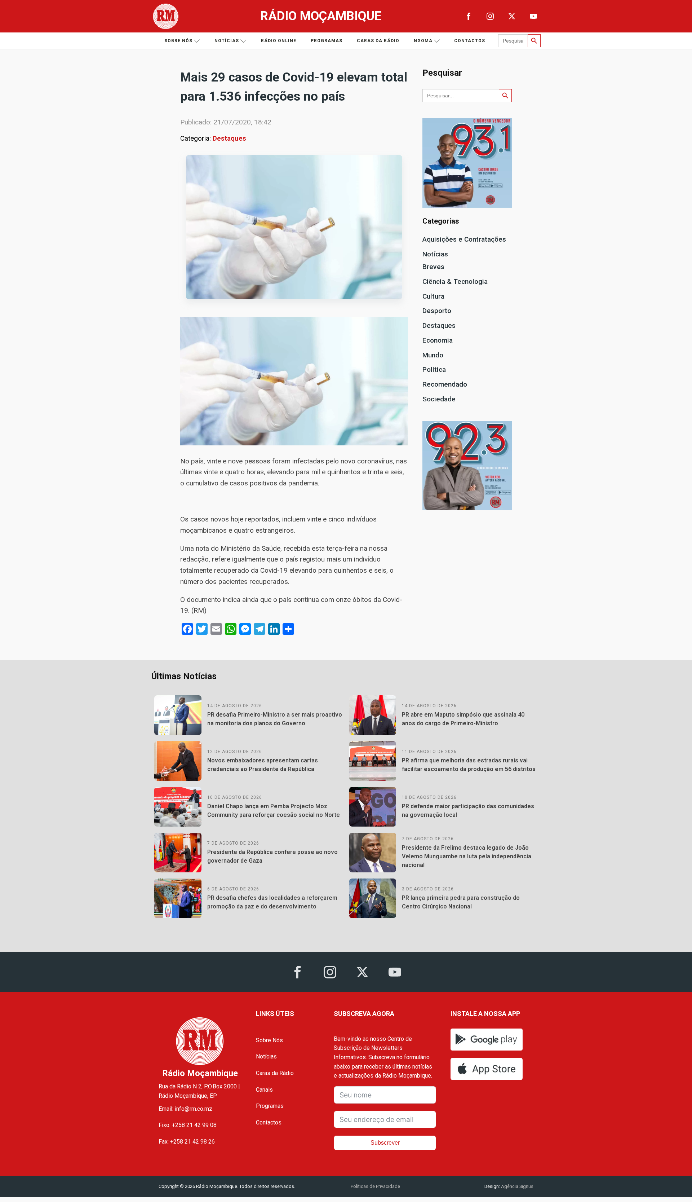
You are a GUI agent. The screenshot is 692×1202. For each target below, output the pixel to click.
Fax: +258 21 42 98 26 (187, 1141)
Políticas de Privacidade (375, 1186)
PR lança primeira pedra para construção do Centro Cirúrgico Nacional (461, 902)
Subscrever (385, 1143)
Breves (433, 267)
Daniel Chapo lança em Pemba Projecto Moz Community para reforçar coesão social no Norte (273, 810)
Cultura (433, 296)
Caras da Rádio (378, 40)
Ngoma (423, 40)
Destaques (229, 138)
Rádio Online (278, 40)
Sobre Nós (269, 1040)
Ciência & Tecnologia (455, 281)
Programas (326, 40)
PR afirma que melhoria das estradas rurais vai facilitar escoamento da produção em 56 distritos (469, 764)
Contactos (469, 40)
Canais (264, 1089)
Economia (437, 340)
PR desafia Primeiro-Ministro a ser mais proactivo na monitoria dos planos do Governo (274, 719)
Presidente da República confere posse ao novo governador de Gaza (272, 856)
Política (434, 369)
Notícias (226, 40)
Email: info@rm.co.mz (185, 1108)
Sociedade (439, 399)
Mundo (432, 355)
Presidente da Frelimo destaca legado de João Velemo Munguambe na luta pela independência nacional (466, 856)
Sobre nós (178, 40)
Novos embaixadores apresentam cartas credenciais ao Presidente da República (262, 764)
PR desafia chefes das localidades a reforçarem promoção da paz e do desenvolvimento (272, 902)
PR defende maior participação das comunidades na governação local (468, 810)
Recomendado (444, 384)
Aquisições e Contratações (464, 239)
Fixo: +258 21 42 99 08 (188, 1125)
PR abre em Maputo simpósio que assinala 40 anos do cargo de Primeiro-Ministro (463, 719)
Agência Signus (516, 1186)
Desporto (436, 311)
